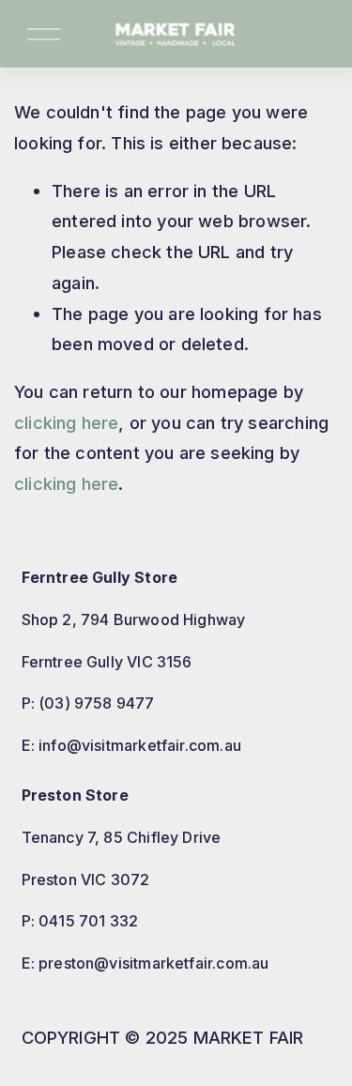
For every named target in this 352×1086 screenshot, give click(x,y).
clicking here (66, 422)
